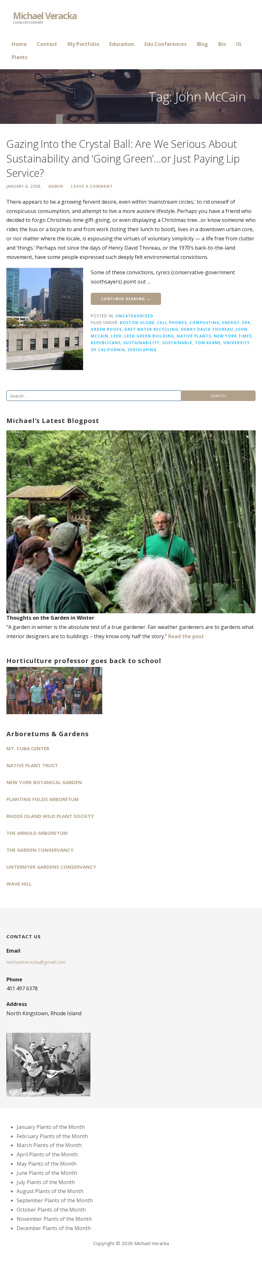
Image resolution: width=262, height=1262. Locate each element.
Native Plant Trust (32, 765)
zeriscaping (142, 349)
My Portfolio (83, 44)
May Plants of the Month (46, 1163)
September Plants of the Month (55, 1200)
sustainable (177, 342)
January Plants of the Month (51, 1126)
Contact (47, 44)
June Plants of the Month (47, 1172)
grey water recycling (151, 329)
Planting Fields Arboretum (42, 799)
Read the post (186, 636)
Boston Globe (137, 322)
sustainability (141, 342)
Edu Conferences (165, 44)
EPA (246, 322)
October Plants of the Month (51, 1209)
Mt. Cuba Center (27, 748)
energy (231, 322)
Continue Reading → (125, 298)
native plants (194, 335)
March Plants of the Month (49, 1145)
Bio (222, 44)
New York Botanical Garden (44, 782)
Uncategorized (134, 315)
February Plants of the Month (52, 1136)
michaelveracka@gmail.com (36, 962)
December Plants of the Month (54, 1228)
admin (55, 186)
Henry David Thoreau (207, 329)
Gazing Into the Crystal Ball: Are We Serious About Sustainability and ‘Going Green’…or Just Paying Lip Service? (123, 158)
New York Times (233, 335)
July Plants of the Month (46, 1182)
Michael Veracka (45, 16)
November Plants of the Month (54, 1218)
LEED (116, 335)
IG (239, 44)
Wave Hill (19, 883)
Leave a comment (92, 186)
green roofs (106, 329)
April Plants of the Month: (47, 1154)
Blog (202, 44)
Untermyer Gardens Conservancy (51, 867)
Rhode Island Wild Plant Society (50, 816)
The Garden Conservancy (39, 850)
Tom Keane (208, 342)
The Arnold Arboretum (37, 833)
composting (204, 322)
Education (121, 44)
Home (19, 44)
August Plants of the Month (50, 1191)
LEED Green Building (149, 335)
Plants (19, 57)
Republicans (106, 342)
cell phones (172, 322)
